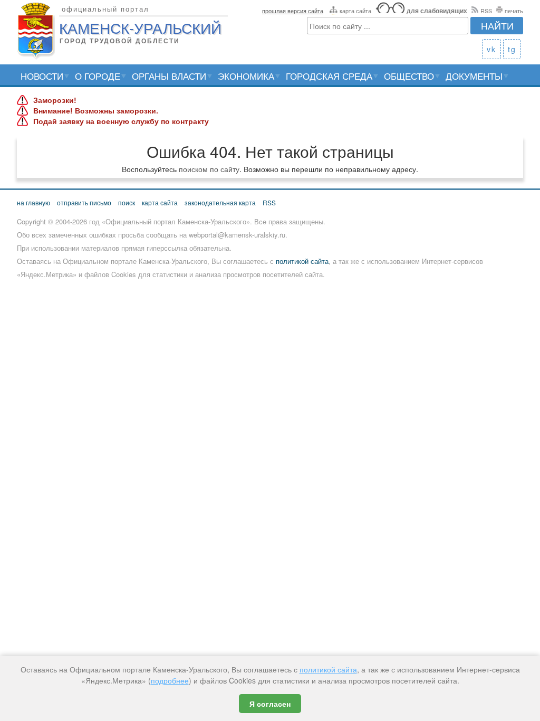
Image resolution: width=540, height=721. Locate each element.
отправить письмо (84, 202)
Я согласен (270, 703)
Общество (409, 75)
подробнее (170, 680)
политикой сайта (302, 261)
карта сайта (355, 10)
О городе (97, 75)
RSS (486, 10)
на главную (33, 202)
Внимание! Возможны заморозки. (95, 111)
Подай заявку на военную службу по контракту (121, 121)
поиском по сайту (209, 169)
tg (512, 49)
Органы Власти (169, 75)
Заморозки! (54, 100)
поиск (126, 202)
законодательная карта (220, 202)
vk (491, 49)
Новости (42, 75)
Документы (474, 75)
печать (514, 10)
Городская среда (329, 75)
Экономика (246, 75)
